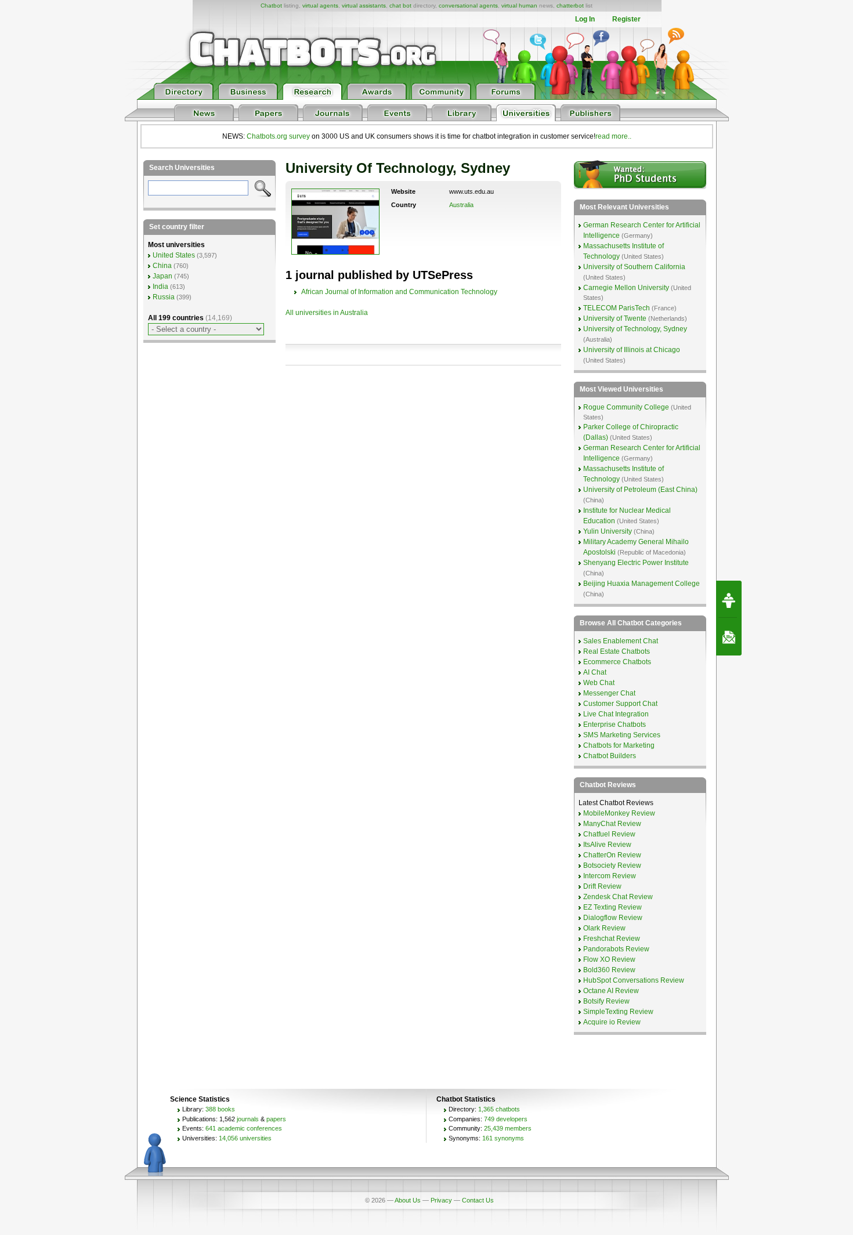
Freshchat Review (611, 939)
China (162, 266)
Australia (461, 204)
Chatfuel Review (609, 834)
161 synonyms (503, 1138)
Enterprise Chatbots (614, 724)
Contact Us (478, 1200)
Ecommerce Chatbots (617, 662)
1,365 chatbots (499, 1109)
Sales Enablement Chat (620, 641)
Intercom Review (609, 876)
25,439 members (508, 1128)
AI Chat (594, 672)
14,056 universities (245, 1138)
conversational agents (468, 5)
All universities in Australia (326, 313)
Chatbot (271, 5)
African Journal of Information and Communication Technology (399, 292)
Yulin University (607, 531)
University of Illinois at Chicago (631, 350)
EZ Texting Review (612, 907)
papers (276, 1119)
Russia (164, 297)
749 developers (505, 1119)
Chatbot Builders (609, 756)
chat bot (400, 5)
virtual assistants (364, 5)
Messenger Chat (609, 693)
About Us (408, 1200)
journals (248, 1119)
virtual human (519, 5)
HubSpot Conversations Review (633, 980)
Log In (585, 19)
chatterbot (570, 5)
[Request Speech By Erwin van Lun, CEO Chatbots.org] (729, 599)
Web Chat (599, 683)
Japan (162, 276)
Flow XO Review (609, 959)
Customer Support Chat (620, 704)
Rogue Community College (626, 407)
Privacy (441, 1200)
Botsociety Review (612, 865)
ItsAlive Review (607, 845)
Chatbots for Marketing (619, 745)
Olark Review (604, 928)
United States (174, 255)
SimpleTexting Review (618, 1012)
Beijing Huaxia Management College (641, 584)
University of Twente (614, 318)
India (160, 287)
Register (626, 19)
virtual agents (320, 5)
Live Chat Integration (616, 714)
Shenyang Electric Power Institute (636, 563)
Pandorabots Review (616, 949)
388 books (220, 1109)
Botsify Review (606, 1001)
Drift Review (602, 886)
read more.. (613, 136)
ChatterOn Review (612, 855)
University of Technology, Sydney (635, 329)
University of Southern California (634, 267)
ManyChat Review (612, 824)
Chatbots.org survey (278, 136)
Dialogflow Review (612, 918)
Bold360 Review (609, 970)
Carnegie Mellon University (626, 288)
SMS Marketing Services (621, 735)
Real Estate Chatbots (616, 651)
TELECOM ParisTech (616, 308)
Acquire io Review (612, 1022)
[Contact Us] (729, 636)
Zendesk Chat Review (618, 897)
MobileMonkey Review (619, 813)
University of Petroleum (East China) (640, 490)
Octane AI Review (611, 991)
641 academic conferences (243, 1128)
